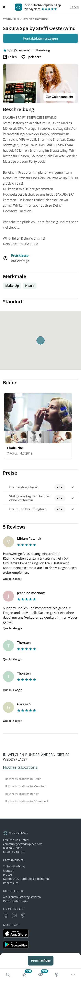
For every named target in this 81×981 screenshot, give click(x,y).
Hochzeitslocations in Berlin (23, 779)
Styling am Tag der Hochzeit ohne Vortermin (36, 498)
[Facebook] (5, 916)
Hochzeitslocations (20, 767)
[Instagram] (14, 916)
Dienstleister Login (15, 901)
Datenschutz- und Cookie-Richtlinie (26, 879)
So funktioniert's (14, 866)
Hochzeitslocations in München (25, 786)
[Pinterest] (23, 916)
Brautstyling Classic (36, 487)
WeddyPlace (11, 19)
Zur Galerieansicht (59, 96)
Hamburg (41, 19)
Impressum (10, 883)
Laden (74, 7)
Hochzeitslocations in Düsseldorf (26, 801)
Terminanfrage (41, 960)
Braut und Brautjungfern (36, 509)
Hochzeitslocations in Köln (22, 794)
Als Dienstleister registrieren (22, 897)
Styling (27, 19)
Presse (7, 874)
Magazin (8, 870)
